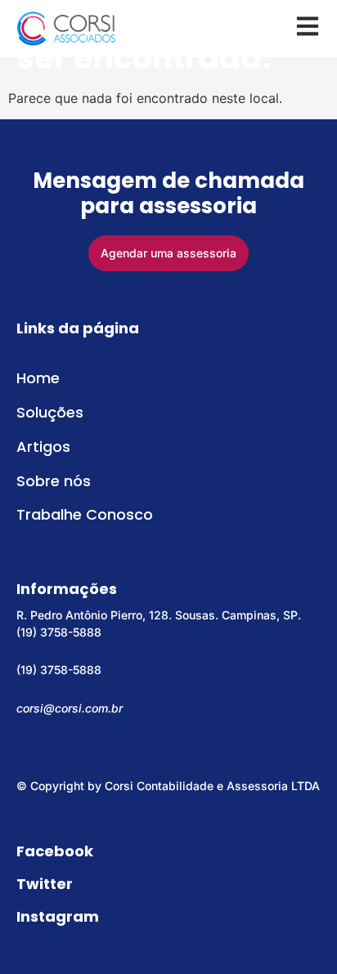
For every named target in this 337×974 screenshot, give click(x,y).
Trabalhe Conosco (84, 514)
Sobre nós (53, 481)
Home (38, 378)
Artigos (43, 446)
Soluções (49, 412)
